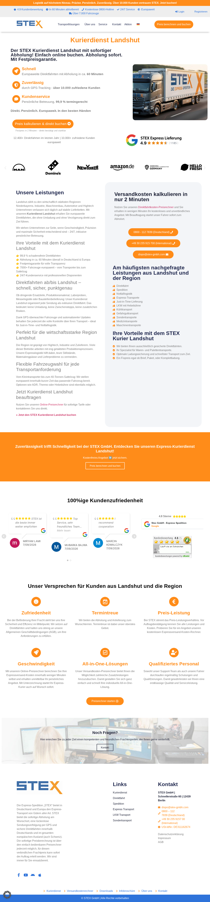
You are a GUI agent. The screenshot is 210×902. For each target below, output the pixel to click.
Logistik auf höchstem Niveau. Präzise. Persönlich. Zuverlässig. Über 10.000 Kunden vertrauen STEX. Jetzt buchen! (105, 2)
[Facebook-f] (19, 875)
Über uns (89, 24)
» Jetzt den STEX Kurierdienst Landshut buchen (46, 415)
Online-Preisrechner (51, 404)
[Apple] (40, 875)
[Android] (33, 875)
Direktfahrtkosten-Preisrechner (156, 207)
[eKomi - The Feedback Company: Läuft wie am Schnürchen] (172, 557)
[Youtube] (26, 875)
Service (102, 24)
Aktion (128, 24)
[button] (5, 168)
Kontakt (116, 24)
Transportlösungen (69, 24)
